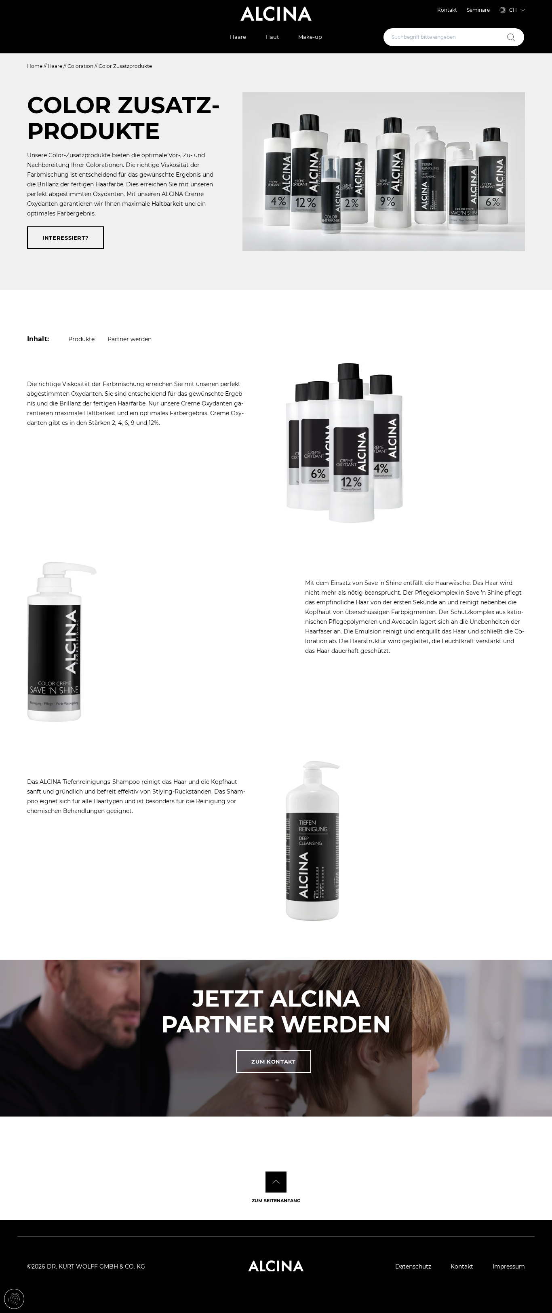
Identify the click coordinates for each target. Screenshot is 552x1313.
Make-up (310, 37)
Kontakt (447, 10)
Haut (272, 37)
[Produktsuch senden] (511, 37)
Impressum (509, 1266)
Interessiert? (65, 237)
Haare (238, 37)
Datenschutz (413, 1266)
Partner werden (129, 339)
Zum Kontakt (273, 1061)
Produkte (81, 339)
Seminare (478, 10)
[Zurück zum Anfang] (276, 1182)
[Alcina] (276, 13)
